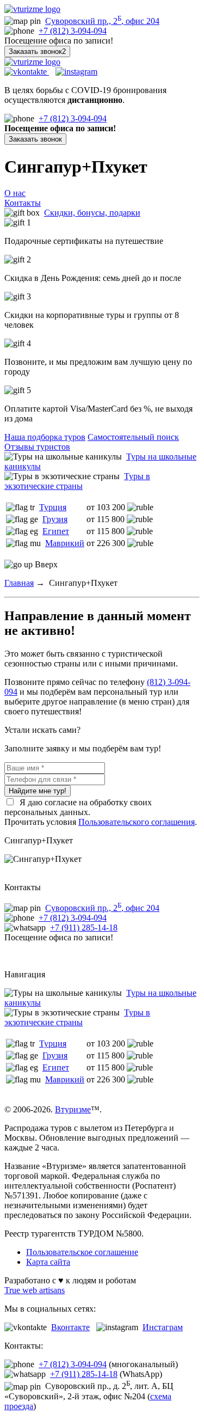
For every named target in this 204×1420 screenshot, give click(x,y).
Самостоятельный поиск (133, 437)
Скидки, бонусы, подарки (92, 212)
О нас (15, 193)
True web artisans (34, 1290)
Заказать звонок (35, 139)
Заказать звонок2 (37, 51)
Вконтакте (70, 1327)
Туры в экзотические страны (77, 481)
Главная (19, 582)
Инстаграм (163, 1327)
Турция (52, 507)
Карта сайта (48, 1261)
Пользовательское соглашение (82, 1252)
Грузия (54, 519)
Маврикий (64, 543)
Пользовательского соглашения (136, 822)
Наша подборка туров (44, 437)
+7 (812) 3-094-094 (73, 30)
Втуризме (73, 1109)
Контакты (22, 202)
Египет (55, 531)
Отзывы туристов (37, 446)
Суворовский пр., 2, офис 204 (102, 21)
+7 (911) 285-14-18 (84, 927)
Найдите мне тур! (37, 791)
